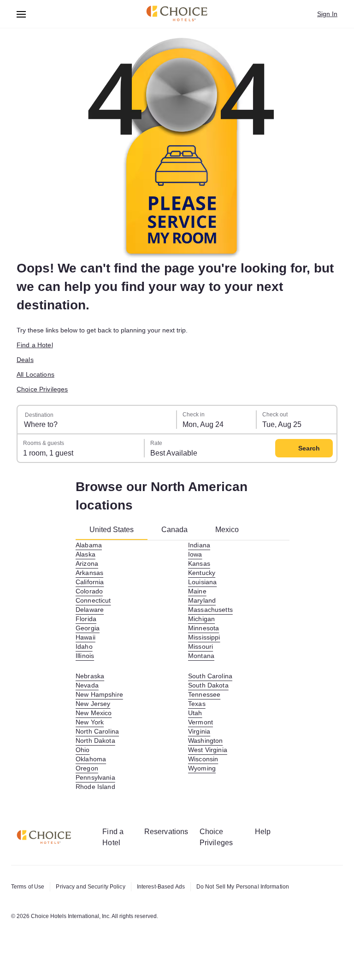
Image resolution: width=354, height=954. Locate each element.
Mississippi (204, 637)
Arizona (87, 563)
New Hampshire (99, 694)
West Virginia (207, 749)
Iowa (195, 554)
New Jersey (93, 703)
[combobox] (97, 419)
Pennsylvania (95, 777)
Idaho (84, 646)
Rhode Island (95, 786)
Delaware (90, 609)
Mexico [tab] (227, 529)
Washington (205, 740)
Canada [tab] (174, 529)
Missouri (200, 646)
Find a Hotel (35, 345)
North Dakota (95, 740)
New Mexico (94, 713)
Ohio (83, 749)
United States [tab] (111, 529)
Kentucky (201, 572)
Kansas (199, 563)
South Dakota (208, 685)
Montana (201, 655)
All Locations (35, 374)
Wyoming (202, 768)
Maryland (202, 600)
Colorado (89, 591)
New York (90, 722)
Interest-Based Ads (161, 886)
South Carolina (210, 676)
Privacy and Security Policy (90, 886)
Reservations (166, 831)
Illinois (85, 655)
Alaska (85, 554)
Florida (86, 618)
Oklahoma (91, 759)
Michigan (201, 618)
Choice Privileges (42, 389)
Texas (197, 703)
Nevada (87, 685)
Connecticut (93, 600)
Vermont (200, 722)
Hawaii (85, 637)
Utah (195, 713)
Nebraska (90, 676)
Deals (25, 359)
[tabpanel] (182, 665)
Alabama (89, 545)
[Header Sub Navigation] (21, 14)
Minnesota (203, 628)
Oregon (87, 768)
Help (263, 831)
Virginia (199, 731)
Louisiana (202, 582)
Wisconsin (203, 759)
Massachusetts (210, 609)
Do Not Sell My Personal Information (242, 886)
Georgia (88, 628)
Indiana (199, 545)
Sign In (327, 14)
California (90, 582)
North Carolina (97, 731)
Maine (197, 591)
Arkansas (89, 572)
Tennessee (204, 694)
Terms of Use (27, 886)
